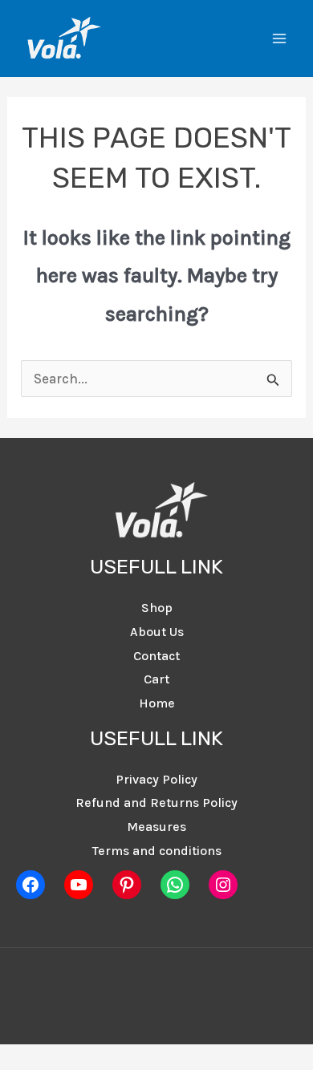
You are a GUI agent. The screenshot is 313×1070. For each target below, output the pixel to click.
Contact (156, 655)
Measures (156, 826)
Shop (157, 607)
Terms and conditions (157, 850)
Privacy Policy (156, 779)
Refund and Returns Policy (156, 802)
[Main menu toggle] (279, 38)
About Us (157, 631)
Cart (156, 679)
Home (157, 703)
